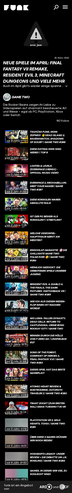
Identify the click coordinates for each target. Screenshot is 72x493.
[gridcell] (36, 136)
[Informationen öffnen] (66, 86)
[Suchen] (56, 7)
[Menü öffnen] (65, 7)
